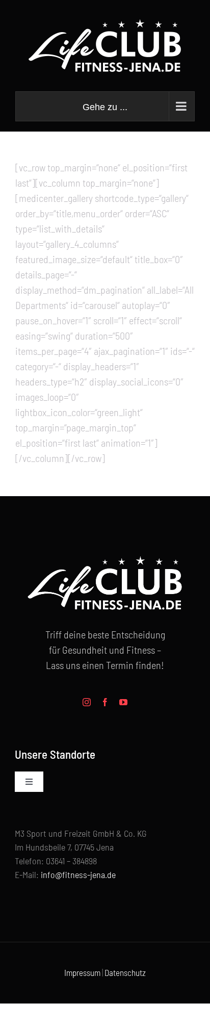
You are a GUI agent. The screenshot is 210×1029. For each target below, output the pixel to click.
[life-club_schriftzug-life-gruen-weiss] (105, 552)
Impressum (82, 972)
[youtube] (123, 702)
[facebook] (105, 702)
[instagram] (87, 702)
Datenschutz (125, 972)
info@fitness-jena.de (78, 874)
